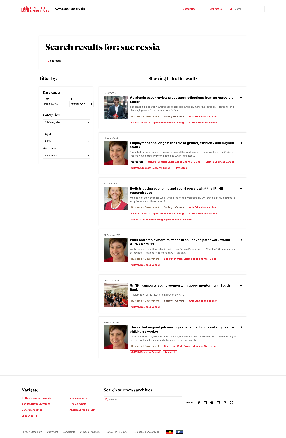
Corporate (137, 161)
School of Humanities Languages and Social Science (161, 219)
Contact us (216, 9)
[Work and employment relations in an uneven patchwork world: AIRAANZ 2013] (116, 250)
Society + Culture (174, 116)
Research (181, 168)
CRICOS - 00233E (90, 432)
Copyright (52, 432)
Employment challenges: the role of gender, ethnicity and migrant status (182, 145)
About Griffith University (36, 404)
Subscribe (28, 416)
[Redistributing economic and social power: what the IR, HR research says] (116, 198)
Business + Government (145, 116)
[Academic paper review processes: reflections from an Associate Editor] (116, 107)
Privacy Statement (32, 432)
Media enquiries (78, 398)
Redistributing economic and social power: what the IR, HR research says (176, 191)
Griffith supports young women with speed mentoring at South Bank (180, 287)
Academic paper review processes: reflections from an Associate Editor (182, 100)
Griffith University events (36, 398)
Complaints (69, 432)
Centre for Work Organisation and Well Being (157, 122)
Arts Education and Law (203, 116)
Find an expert (77, 404)
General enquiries (32, 410)
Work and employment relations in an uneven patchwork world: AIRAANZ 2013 (180, 242)
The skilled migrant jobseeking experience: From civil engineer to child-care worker (182, 329)
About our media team (82, 410)
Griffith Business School (203, 122)
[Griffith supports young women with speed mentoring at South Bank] (116, 295)
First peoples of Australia (145, 432)
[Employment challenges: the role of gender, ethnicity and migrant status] (116, 153)
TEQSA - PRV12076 (116, 432)
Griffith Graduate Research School (151, 168)
